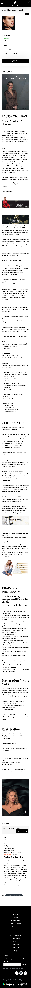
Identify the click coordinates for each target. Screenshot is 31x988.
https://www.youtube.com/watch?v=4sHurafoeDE (12, 322)
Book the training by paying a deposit (12, 50)
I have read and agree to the (14, 968)
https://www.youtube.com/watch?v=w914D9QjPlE (12, 763)
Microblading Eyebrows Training (14, 895)
